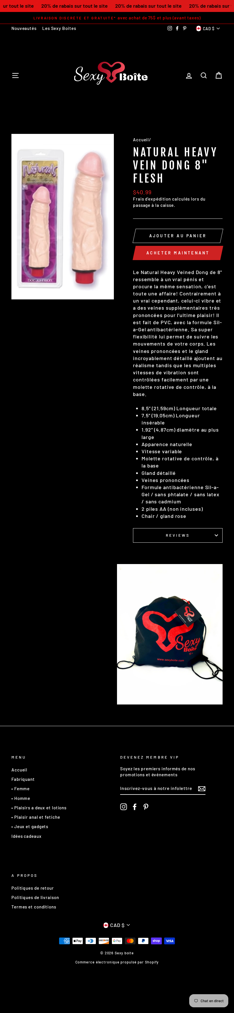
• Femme (20, 788)
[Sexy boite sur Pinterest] (145, 806)
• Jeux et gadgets (29, 826)
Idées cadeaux (26, 836)
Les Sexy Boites (59, 28)
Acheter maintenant (178, 252)
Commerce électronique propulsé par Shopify (117, 962)
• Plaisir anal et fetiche (35, 817)
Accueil (141, 139)
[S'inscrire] (201, 788)
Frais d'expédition (152, 198)
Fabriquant (23, 779)
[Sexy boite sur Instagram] (123, 806)
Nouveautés (24, 28)
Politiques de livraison (35, 897)
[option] (117, 18)
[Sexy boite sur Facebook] (134, 806)
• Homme (20, 798)
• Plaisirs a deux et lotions (38, 807)
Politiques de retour (32, 888)
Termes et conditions (33, 906)
